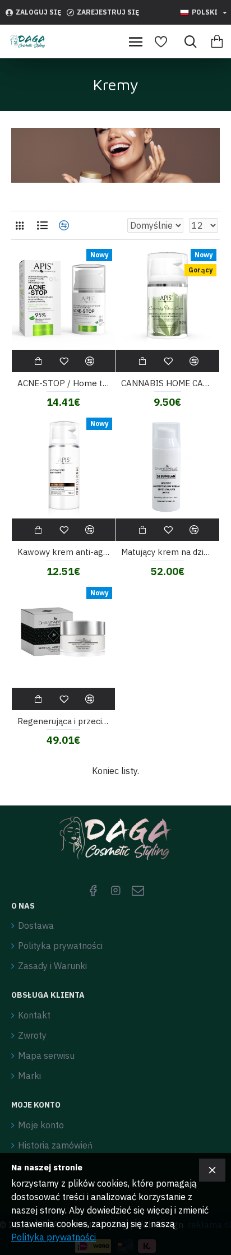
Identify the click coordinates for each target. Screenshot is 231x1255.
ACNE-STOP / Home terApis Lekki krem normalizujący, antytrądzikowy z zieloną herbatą (63, 383)
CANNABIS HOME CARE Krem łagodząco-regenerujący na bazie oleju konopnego (167, 383)
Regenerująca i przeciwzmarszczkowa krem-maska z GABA (63, 721)
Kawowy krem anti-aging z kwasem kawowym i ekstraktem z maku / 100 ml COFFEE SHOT (63, 552)
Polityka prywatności (53, 1237)
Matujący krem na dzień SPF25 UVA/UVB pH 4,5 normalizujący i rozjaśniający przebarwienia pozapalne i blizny (167, 552)
